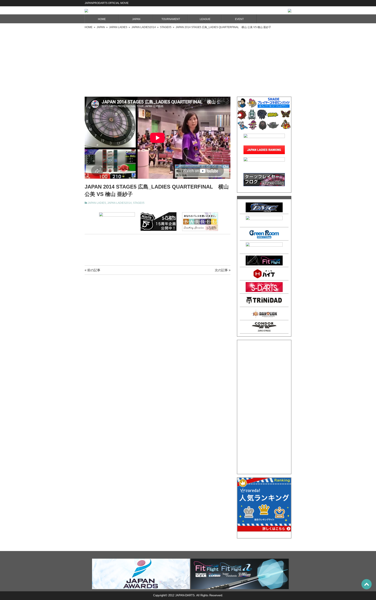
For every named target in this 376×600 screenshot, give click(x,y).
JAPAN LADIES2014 (119, 202)
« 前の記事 (92, 270)
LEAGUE (205, 19)
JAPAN (136, 19)
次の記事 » (222, 270)
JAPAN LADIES (97, 202)
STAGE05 (138, 202)
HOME (102, 19)
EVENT (239, 19)
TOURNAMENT (170, 19)
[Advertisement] (188, 61)
